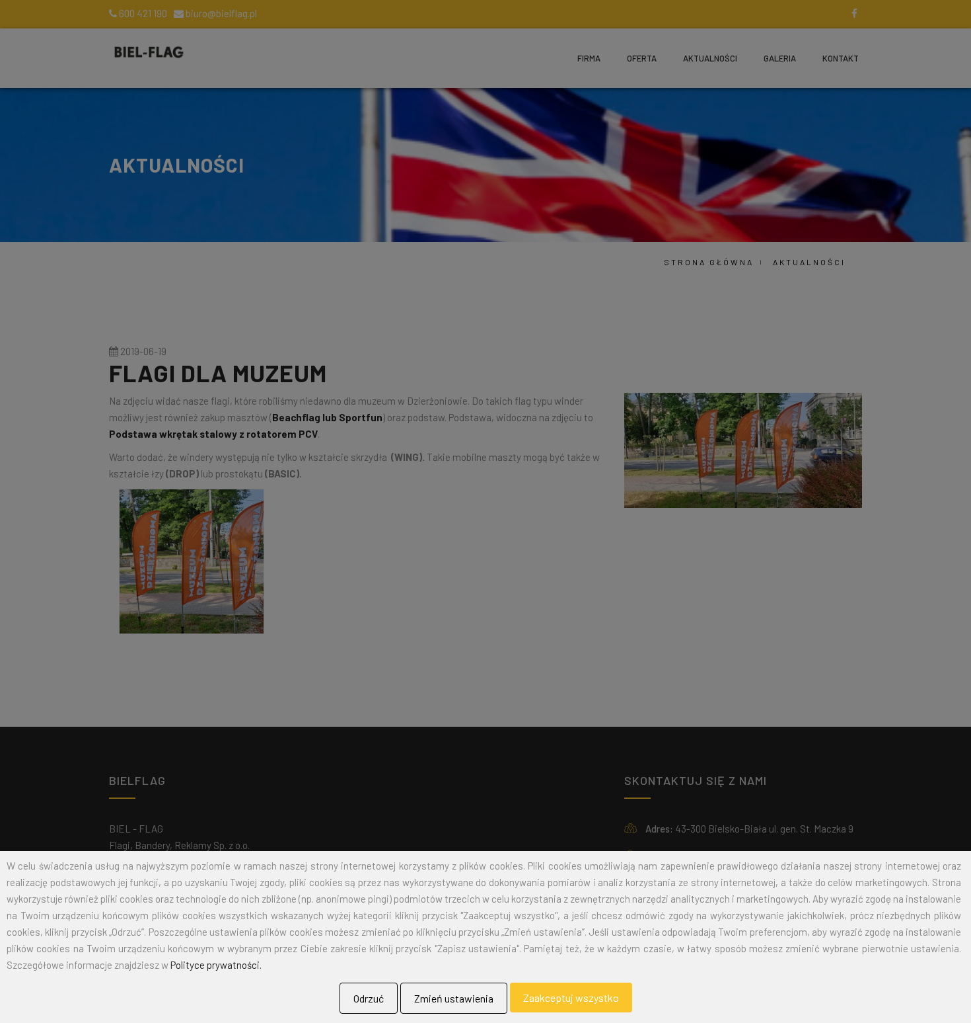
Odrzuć (368, 998)
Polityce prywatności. (216, 965)
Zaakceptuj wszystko (571, 997)
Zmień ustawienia (453, 998)
